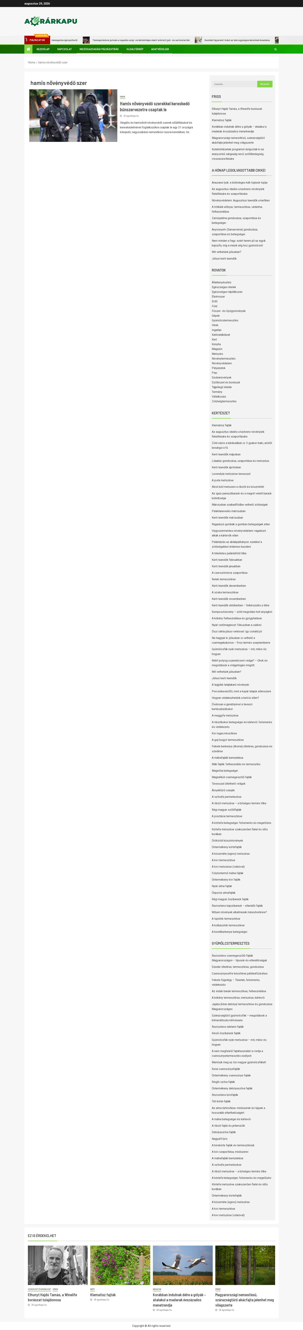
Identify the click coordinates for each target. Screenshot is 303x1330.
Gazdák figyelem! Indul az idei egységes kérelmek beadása (212, 40)
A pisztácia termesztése (227, 816)
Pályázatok (218, 368)
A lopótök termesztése (226, 918)
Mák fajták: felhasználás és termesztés (236, 764)
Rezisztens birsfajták (225, 1095)
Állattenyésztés (221, 282)
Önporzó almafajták (223, 892)
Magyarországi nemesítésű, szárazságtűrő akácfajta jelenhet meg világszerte (244, 1299)
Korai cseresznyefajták (226, 1069)
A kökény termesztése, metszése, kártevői (238, 997)
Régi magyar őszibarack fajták (230, 899)
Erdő (214, 301)
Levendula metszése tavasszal (231, 474)
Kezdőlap (43, 49)
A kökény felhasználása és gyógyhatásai (237, 618)
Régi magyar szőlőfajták (226, 809)
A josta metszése (223, 480)
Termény (217, 392)
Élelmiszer (218, 296)
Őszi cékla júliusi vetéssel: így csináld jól (237, 631)
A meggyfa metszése (225, 715)
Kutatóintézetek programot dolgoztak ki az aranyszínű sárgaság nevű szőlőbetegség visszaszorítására (238, 154)
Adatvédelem (160, 49)
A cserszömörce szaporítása (229, 572)
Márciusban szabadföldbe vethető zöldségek (240, 504)
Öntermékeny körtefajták (227, 847)
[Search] (275, 49)
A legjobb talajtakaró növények (230, 684)
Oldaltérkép (134, 49)
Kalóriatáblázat (221, 334)
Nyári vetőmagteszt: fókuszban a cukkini (236, 625)
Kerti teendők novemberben (229, 599)
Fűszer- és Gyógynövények (229, 311)
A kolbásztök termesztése (228, 925)
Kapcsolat (64, 49)
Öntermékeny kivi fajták (226, 879)
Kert (214, 339)
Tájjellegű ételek (222, 387)
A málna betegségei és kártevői (231, 1119)
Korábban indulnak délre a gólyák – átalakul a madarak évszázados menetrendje (179, 1299)
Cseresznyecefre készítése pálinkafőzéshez (240, 973)
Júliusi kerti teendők (224, 258)
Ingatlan (216, 330)
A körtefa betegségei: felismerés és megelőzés (241, 823)
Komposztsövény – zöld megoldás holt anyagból (242, 612)
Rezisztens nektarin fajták (228, 1026)
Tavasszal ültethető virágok (228, 783)
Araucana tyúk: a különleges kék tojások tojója (239, 182)
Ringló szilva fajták (223, 1082)
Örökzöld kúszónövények (227, 840)
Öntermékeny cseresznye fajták (231, 1075)
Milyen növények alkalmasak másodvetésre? (239, 912)
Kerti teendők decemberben (229, 585)
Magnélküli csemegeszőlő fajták (232, 777)
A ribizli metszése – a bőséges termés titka (239, 803)
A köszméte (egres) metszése (231, 853)
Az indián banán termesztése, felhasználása (239, 991)
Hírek (122, 97)
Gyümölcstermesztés (225, 320)
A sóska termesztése (225, 592)
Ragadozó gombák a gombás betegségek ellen (241, 524)
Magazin (217, 349)
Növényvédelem (222, 363)
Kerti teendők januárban (226, 566)
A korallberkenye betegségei (229, 931)
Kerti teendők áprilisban (226, 467)
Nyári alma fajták (222, 886)
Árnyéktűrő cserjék (223, 790)
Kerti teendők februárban (227, 559)
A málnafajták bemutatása (227, 757)
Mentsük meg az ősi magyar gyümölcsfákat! (239, 1062)
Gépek (216, 315)
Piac (214, 372)
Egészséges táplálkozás (227, 292)
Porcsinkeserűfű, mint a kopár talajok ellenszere (241, 691)
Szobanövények (221, 377)
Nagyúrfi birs (219, 1139)
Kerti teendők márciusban (227, 517)
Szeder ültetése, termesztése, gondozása (238, 967)
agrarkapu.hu (132, 116)
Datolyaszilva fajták (224, 1132)
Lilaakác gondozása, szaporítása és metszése (240, 461)
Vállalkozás (219, 396)
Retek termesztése (224, 579)
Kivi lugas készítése (224, 733)
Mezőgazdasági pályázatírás (99, 49)
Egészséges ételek (224, 287)
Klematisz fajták (222, 120)
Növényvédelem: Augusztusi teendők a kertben (241, 200)
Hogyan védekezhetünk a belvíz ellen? (235, 698)
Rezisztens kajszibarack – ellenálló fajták (237, 905)
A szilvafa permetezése (226, 796)
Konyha (216, 344)
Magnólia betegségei (225, 770)
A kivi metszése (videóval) (228, 866)
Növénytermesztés (223, 358)
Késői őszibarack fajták (226, 1033)
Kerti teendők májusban (226, 454)
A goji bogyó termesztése (228, 740)
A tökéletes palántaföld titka (229, 553)
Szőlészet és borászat (226, 382)
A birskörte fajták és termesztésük (233, 1145)
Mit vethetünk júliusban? (226, 252)
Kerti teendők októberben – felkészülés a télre (240, 605)
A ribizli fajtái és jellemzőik (228, 1125)
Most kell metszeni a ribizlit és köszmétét (238, 486)
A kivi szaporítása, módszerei (230, 1151)
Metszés (217, 354)
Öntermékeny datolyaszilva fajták (232, 1088)
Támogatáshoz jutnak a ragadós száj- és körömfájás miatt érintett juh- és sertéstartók (116, 40)
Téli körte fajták (221, 1101)
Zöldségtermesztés (224, 401)
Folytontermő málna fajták (227, 873)
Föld (214, 306)
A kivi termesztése (223, 860)
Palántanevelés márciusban (228, 511)
